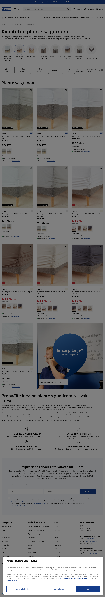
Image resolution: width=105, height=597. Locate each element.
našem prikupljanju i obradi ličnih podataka (75, 578)
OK (88, 589)
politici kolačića (11, 581)
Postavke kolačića (22, 589)
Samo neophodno (57, 589)
